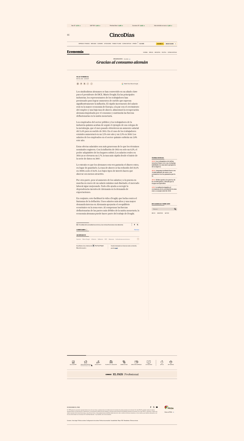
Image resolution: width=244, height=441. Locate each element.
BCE (106, 239)
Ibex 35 (73, 25)
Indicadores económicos (123, 239)
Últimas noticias (126, 43)
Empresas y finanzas (84, 43)
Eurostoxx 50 (135, 25)
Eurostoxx (160, 213)
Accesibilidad (114, 420)
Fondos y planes (116, 43)
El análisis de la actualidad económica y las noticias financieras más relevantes (101, 225)
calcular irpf (73, 364)
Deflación (100, 239)
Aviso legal (74, 420)
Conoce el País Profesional (122, 374)
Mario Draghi (86, 239)
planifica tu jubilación (111, 364)
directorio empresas (136, 364)
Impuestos (157, 52)
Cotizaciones (107, 43)
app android (171, 364)
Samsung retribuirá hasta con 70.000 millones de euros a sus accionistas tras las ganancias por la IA (164, 173)
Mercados (93, 43)
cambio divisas (124, 364)
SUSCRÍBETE (160, 43)
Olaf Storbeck (82, 77)
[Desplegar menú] (68, 35)
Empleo (151, 52)
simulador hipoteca (86, 364)
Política (164, 52)
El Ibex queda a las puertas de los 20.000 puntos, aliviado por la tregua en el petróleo (163, 181)
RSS (122, 420)
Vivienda (145, 52)
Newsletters (127, 420)
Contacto (69, 420)
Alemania (111, 239)
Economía (100, 43)
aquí (116, 248)
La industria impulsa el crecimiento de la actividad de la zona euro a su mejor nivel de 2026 (164, 189)
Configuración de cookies (92, 420)
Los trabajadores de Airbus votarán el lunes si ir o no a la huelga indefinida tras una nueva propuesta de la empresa (164, 164)
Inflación (93, 239)
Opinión (134, 43)
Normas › (136, 229)
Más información (81, 248)
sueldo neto (98, 364)
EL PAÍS (141, 43)
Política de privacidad (104, 420)
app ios (162, 364)
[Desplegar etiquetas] (138, 239)
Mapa (119, 420)
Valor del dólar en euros (160, 25)
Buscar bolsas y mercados (161, 204)
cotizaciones (149, 364)
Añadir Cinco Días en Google (131, 83)
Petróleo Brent (114, 25)
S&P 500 (92, 25)
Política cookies (82, 420)
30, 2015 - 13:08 (82, 78)
